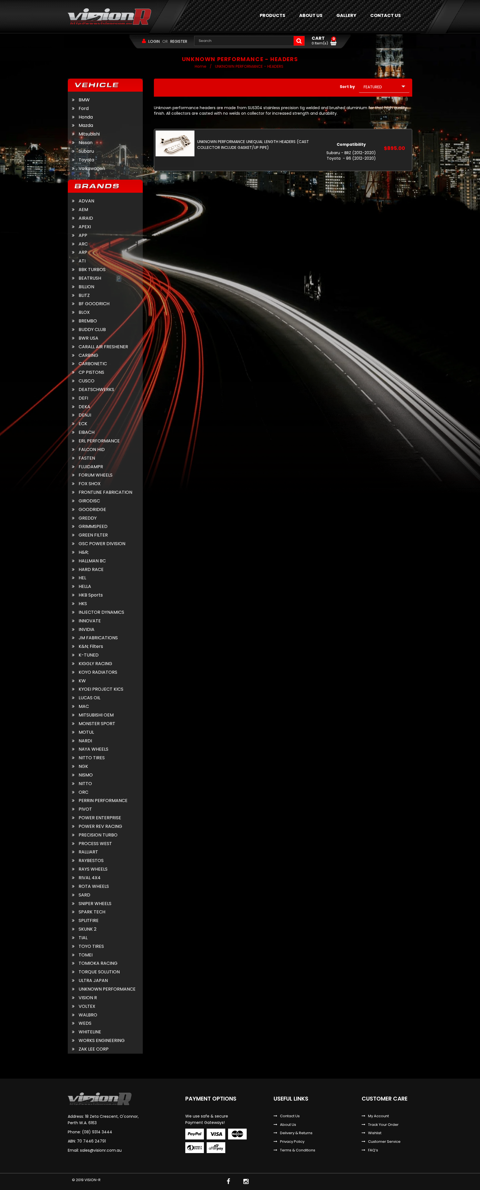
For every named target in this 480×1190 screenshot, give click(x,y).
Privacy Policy (292, 1141)
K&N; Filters (91, 646)
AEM (83, 210)
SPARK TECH (92, 912)
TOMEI (85, 955)
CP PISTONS (91, 372)
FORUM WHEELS (95, 475)
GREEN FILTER (93, 535)
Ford (84, 108)
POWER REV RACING (100, 826)
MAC (84, 706)
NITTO (85, 784)
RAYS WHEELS (93, 869)
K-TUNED (89, 655)
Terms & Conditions (297, 1150)
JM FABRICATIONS (98, 638)
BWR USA (88, 338)
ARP (83, 252)
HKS (83, 604)
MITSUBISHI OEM (96, 715)
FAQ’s (373, 1150)
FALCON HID (92, 450)
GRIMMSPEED (93, 526)
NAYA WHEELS (93, 749)
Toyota (86, 160)
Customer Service (384, 1141)
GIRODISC (89, 501)
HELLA (85, 586)
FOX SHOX (90, 484)
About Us (288, 1124)
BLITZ (84, 295)
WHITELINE (90, 1032)
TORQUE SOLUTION (99, 972)
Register (178, 41)
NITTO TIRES (92, 758)
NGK (83, 766)
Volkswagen (92, 168)
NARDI (85, 741)
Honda (86, 117)
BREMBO (88, 321)
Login (154, 41)
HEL (82, 578)
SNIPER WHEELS (95, 904)
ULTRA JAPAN (93, 981)
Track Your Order (383, 1124)
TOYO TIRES (91, 946)
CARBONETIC (93, 364)
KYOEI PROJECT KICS (101, 689)
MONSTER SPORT (97, 724)
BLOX (84, 312)
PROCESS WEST (95, 844)
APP (83, 235)
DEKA (84, 407)
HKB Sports (91, 595)
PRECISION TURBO (98, 835)
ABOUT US (310, 15)
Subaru (86, 151)
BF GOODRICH (94, 304)
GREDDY (88, 518)
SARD (84, 895)
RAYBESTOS (91, 861)
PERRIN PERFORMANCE (103, 801)
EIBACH (86, 432)
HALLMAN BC (92, 561)
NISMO (86, 775)
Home (200, 66)
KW (82, 681)
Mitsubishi (89, 134)
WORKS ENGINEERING (102, 1041)
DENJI (85, 415)
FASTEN (87, 458)
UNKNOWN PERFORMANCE (107, 989)
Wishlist (374, 1133)
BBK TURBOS (92, 270)
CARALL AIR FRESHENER (103, 347)
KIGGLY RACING (95, 664)
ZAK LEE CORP (94, 1049)
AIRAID (86, 218)
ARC (83, 244)
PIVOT (85, 809)
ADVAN (86, 201)
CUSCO (86, 381)
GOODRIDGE (92, 510)
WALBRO (88, 1015)
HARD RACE (91, 570)
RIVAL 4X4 (90, 878)
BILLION (86, 287)
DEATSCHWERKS (96, 390)
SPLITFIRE (89, 921)
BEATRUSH (90, 278)
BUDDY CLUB (92, 330)
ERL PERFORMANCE (99, 441)
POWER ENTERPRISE (100, 818)
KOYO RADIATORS (98, 672)
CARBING (88, 355)
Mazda (86, 125)
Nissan (85, 142)
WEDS (85, 1023)
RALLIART (88, 852)
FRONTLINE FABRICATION (105, 492)
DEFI (83, 398)
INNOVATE (90, 621)
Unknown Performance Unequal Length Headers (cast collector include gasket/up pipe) (253, 144)
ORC (83, 792)
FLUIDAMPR (91, 467)
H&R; (84, 552)
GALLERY (346, 15)
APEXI (85, 227)
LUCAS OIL (89, 698)
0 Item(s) (323, 41)
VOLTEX (87, 1006)
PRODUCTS (272, 15)
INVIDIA (86, 630)
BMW (84, 100)
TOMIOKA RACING (98, 963)
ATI (82, 261)
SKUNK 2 (87, 929)
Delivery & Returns (296, 1133)
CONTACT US (385, 15)
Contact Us (290, 1116)
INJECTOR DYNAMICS (101, 612)
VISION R (88, 998)
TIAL (83, 938)
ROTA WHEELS (94, 886)
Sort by (347, 86)
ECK (83, 424)
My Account (378, 1116)
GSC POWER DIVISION (102, 544)
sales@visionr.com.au (101, 1150)
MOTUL (86, 732)
